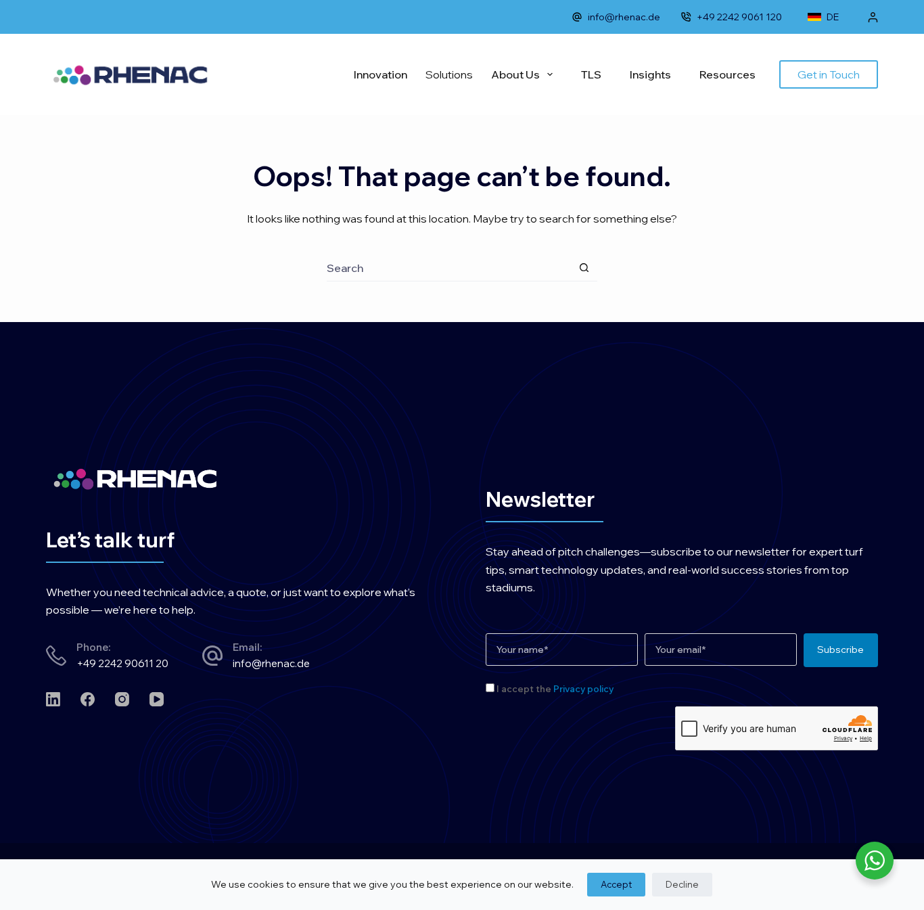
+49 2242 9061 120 (739, 17)
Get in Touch (829, 74)
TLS (591, 74)
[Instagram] (122, 699)
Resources (727, 74)
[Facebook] (87, 699)
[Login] (873, 17)
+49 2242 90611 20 (122, 663)
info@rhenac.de (624, 17)
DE (833, 17)
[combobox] (449, 267)
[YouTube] (156, 699)
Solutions (449, 74)
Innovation (380, 74)
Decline (682, 884)
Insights (650, 74)
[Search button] (584, 267)
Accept (616, 884)
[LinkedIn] (53, 699)
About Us (515, 74)
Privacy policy (583, 688)
